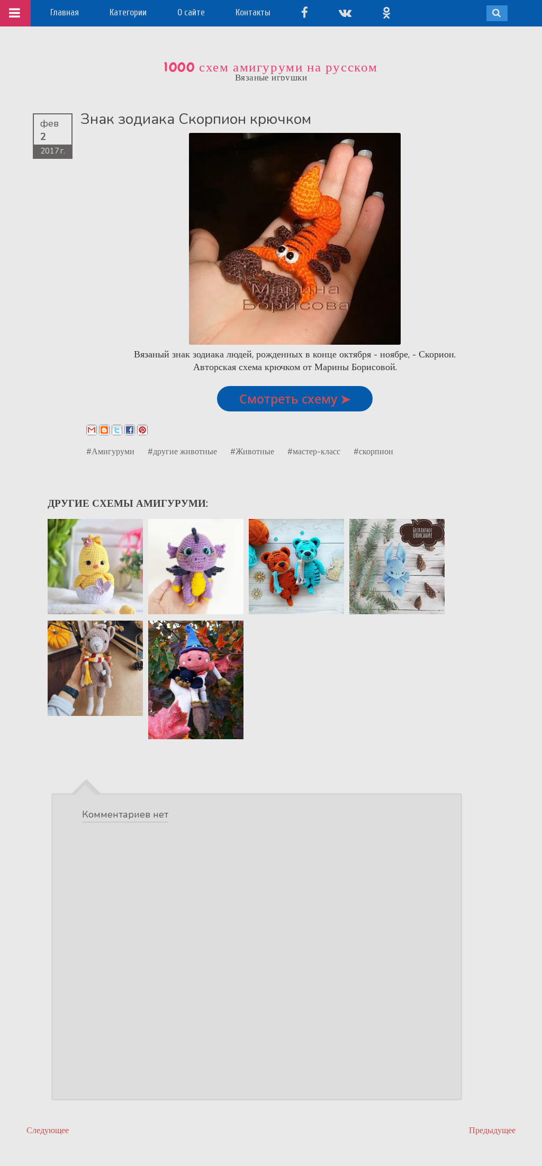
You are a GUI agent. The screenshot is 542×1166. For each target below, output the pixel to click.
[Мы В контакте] (345, 12)
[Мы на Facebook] (304, 12)
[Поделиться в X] (117, 430)
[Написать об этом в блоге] (104, 430)
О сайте (191, 12)
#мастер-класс (313, 451)
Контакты (253, 12)
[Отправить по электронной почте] (91, 430)
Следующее (47, 1130)
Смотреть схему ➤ (294, 398)
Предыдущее (492, 1130)
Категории (128, 12)
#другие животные (182, 451)
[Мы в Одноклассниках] (386, 12)
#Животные (252, 451)
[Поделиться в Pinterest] (142, 430)
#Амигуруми (110, 451)
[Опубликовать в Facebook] (129, 430)
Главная (64, 12)
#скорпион (373, 451)
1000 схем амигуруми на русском (271, 67)
